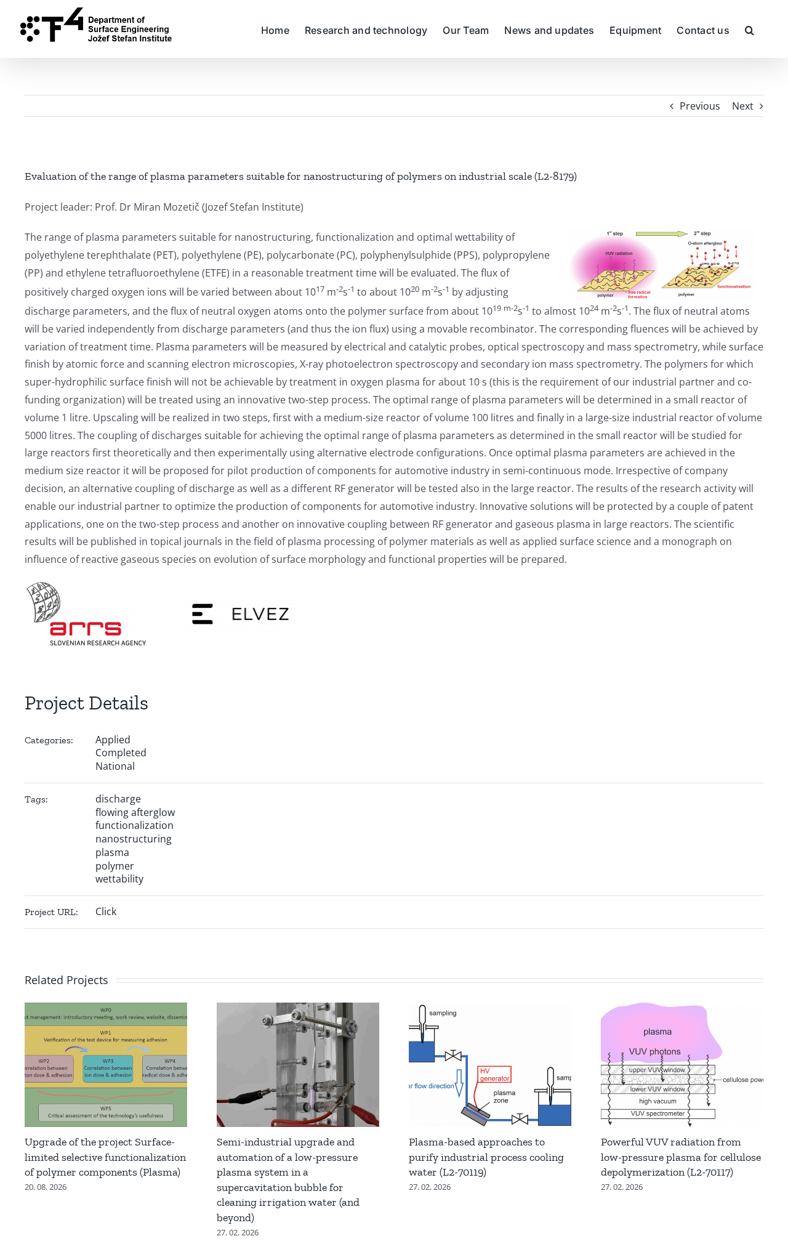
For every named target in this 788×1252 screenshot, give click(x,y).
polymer (114, 866)
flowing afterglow (135, 812)
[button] (749, 29)
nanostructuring (133, 839)
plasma (112, 852)
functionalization (134, 825)
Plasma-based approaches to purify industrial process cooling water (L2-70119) (486, 1157)
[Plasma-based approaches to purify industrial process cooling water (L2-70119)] (490, 1009)
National (115, 766)
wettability (119, 879)
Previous (700, 106)
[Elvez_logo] (241, 598)
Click (105, 911)
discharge (118, 799)
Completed (121, 752)
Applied (113, 739)
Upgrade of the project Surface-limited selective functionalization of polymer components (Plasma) (105, 1157)
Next (743, 106)
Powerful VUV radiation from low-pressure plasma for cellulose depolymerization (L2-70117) (681, 1157)
